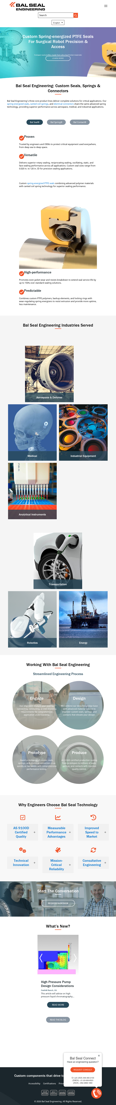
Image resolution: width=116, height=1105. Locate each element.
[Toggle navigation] (106, 6)
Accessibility (34, 1083)
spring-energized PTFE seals (40, 183)
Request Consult (83, 1069)
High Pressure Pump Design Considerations (57, 984)
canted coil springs (39, 103)
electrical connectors (64, 103)
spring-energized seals (18, 103)
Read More (58, 1004)
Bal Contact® (79, 122)
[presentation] (40, 958)
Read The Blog (58, 1019)
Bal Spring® (56, 122)
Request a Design (58, 903)
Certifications (49, 1083)
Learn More (58, 58)
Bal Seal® (34, 122)
